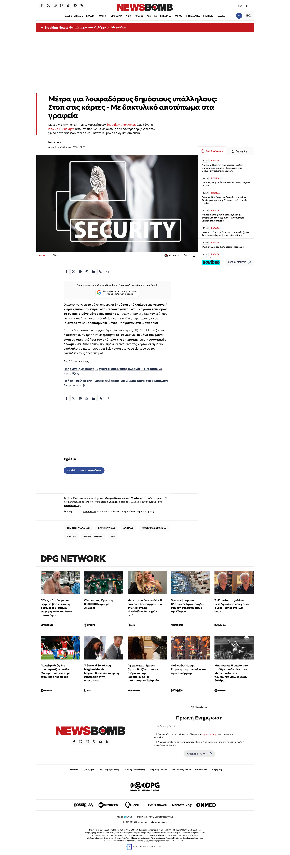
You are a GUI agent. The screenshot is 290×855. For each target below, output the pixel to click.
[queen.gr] (133, 805)
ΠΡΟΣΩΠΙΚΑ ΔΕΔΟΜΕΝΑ (154, 528)
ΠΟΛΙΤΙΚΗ (102, 16)
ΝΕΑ (113, 536)
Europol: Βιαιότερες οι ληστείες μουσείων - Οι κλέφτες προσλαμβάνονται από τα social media (225, 200)
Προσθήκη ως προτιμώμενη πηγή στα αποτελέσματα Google (120, 292)
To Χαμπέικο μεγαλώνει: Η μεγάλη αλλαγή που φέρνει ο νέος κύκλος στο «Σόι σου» (231, 605)
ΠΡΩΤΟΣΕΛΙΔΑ (192, 16)
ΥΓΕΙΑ (128, 16)
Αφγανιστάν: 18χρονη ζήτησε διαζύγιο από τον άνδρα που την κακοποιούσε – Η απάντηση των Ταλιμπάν (143, 673)
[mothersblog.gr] (182, 805)
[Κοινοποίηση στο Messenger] (80, 272)
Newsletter (89, 511)
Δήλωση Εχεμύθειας (109, 770)
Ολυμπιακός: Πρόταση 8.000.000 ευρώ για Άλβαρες (98, 603)
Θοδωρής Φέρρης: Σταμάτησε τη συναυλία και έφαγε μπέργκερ (188, 669)
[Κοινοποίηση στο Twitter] (73, 272)
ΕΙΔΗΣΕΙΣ (71, 536)
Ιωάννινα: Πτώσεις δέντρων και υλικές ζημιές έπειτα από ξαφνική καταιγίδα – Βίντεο (225, 234)
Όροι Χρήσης (89, 770)
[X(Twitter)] (48, 5)
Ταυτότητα (73, 770)
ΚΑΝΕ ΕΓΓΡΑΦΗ (196, 753)
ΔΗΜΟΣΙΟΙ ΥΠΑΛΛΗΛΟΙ (78, 528)
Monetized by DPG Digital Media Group (155, 817)
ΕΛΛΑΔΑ (90, 16)
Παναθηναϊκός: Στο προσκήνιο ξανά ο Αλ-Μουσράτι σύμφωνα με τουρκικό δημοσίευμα (55, 671)
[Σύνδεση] (239, 15)
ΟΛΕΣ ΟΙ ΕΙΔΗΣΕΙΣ (74, 16)
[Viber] (55, 5)
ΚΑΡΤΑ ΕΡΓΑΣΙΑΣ (106, 528)
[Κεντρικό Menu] (249, 15)
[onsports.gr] (108, 805)
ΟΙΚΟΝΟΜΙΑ (116, 16)
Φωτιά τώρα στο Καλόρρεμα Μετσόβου (97, 27)
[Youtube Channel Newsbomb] (75, 5)
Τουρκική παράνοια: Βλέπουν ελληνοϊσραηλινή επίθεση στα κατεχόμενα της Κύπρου (188, 605)
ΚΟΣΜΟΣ (139, 16)
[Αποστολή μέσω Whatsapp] (87, 272)
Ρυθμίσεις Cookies (158, 770)
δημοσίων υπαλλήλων (121, 124)
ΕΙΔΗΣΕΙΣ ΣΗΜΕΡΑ (93, 536)
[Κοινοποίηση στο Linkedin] (94, 272)
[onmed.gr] (206, 805)
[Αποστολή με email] (107, 272)
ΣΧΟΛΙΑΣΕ (174, 256)
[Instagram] (62, 5)
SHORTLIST (208, 16)
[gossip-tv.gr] (84, 805)
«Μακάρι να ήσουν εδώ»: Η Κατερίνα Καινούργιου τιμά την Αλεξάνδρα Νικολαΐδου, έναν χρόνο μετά (145, 607)
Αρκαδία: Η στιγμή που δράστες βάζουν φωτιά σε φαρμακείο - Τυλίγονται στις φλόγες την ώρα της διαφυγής (222, 167)
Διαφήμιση (217, 770)
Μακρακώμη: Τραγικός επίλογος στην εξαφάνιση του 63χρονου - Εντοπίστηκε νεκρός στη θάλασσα (223, 217)
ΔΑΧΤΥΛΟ (128, 528)
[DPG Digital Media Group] (145, 787)
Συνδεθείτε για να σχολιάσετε (84, 470)
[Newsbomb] (91, 731)
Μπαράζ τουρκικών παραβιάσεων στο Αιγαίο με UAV (226, 184)
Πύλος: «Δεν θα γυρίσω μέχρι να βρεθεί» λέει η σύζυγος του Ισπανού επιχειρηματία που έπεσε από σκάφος (56, 607)
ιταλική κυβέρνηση (61, 129)
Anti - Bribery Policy (181, 770)
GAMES (221, 16)
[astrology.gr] (157, 805)
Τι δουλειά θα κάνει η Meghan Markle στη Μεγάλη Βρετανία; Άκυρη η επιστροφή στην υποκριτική (101, 673)
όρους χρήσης (210, 734)
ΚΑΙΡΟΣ (178, 16)
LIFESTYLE (165, 16)
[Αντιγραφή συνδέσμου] (186, 255)
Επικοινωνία (201, 770)
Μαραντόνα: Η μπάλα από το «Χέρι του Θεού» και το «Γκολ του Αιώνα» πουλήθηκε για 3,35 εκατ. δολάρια (231, 673)
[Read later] (194, 255)
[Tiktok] (68, 5)
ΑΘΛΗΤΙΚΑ (152, 16)
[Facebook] (42, 5)
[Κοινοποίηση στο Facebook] (67, 272)
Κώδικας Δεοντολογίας (134, 770)
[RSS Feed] (82, 5)
